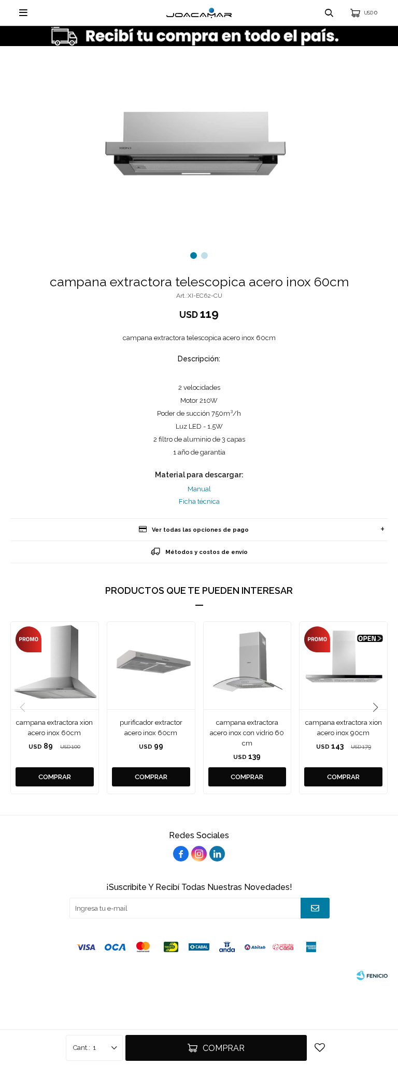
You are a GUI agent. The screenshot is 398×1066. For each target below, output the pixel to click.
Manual (199, 489)
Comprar (224, 1048)
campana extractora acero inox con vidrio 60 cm (247, 733)
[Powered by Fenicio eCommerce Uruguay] (372, 975)
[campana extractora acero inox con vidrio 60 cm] (247, 665)
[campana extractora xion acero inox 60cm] (54, 665)
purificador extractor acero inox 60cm (151, 728)
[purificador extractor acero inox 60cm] (151, 665)
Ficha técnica (199, 501)
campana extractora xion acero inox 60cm (54, 728)
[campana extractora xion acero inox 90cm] (343, 665)
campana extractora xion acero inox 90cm (343, 728)
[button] (193, 255)
